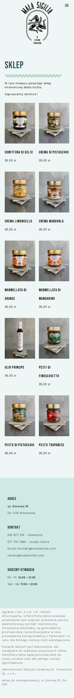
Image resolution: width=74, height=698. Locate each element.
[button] (67, 5)
